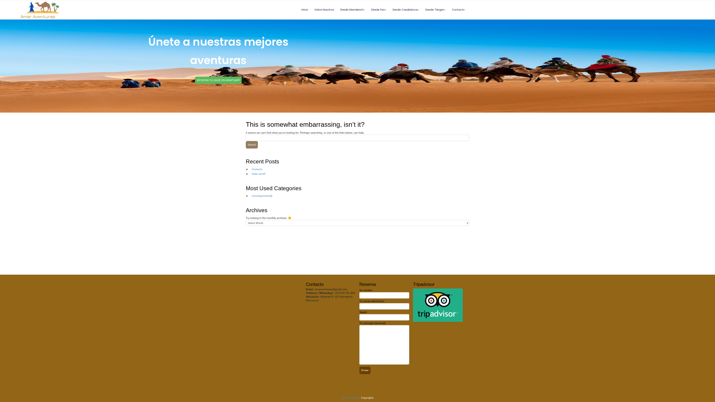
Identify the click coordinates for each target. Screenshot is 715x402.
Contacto (458, 10)
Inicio (304, 10)
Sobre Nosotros (324, 10)
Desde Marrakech (351, 10)
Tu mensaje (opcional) (372, 323)
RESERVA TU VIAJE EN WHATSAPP (218, 80)
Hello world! (259, 173)
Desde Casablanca (405, 10)
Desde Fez (377, 10)
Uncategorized (260, 195)
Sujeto (363, 312)
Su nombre (365, 290)
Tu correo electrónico (371, 301)
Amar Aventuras (350, 397)
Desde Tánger (434, 10)
